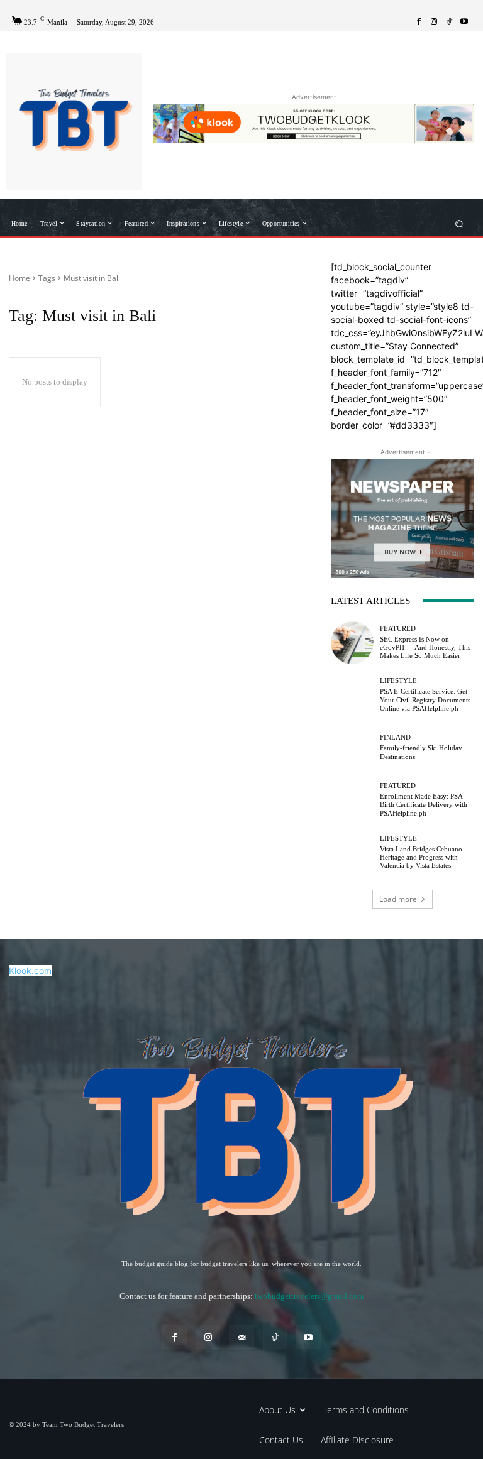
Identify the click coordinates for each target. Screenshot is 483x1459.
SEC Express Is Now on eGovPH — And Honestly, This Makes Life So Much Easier (425, 647)
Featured (398, 628)
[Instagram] (433, 22)
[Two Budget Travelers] (74, 121)
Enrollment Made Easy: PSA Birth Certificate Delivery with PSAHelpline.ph (423, 804)
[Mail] (241, 1337)
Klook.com (30, 970)
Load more (398, 898)
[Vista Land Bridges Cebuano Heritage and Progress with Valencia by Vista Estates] (352, 852)
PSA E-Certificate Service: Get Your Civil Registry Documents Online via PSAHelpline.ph (425, 699)
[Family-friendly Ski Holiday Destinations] (352, 747)
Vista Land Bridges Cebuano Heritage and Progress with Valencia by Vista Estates (421, 857)
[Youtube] (464, 22)
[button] (459, 223)
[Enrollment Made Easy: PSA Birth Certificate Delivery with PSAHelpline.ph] (352, 800)
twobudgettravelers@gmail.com (309, 1296)
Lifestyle (398, 680)
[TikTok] (449, 22)
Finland (395, 737)
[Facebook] (418, 22)
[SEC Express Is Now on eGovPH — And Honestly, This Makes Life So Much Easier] (352, 642)
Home (19, 278)
